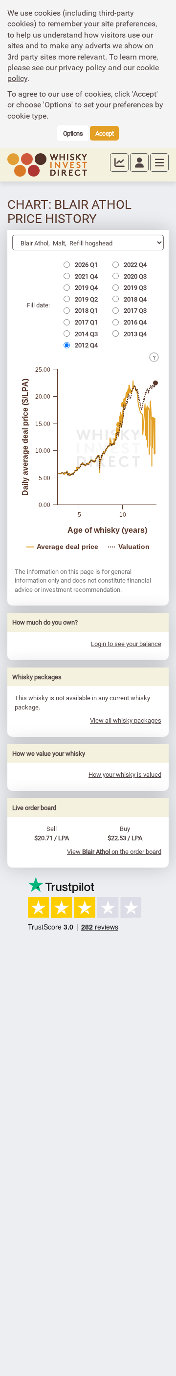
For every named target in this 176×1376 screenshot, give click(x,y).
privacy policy (82, 67)
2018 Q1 (85, 310)
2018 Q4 (134, 299)
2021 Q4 (85, 276)
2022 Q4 (134, 264)
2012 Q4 (85, 345)
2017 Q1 (85, 322)
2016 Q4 (134, 322)
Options (73, 133)
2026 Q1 (85, 264)
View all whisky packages (125, 720)
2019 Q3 (134, 287)
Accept (104, 133)
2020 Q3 (134, 276)
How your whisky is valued (124, 774)
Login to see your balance (126, 643)
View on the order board (114, 851)
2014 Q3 (85, 333)
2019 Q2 (85, 299)
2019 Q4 (85, 287)
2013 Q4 (134, 333)
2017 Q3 (134, 310)
